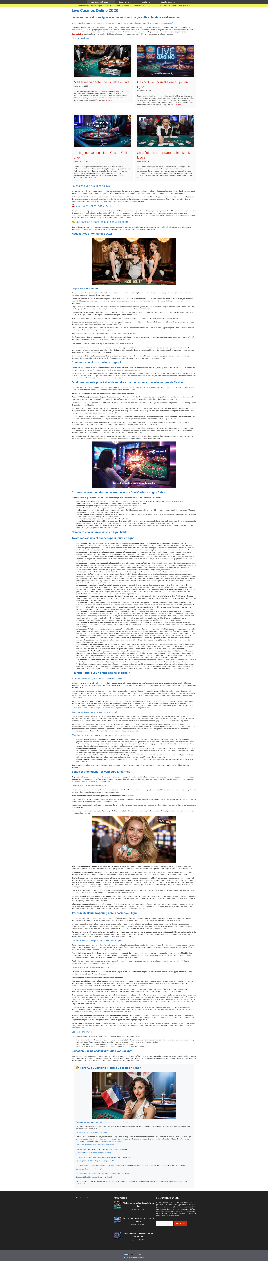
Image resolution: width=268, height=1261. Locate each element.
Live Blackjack (97, 5)
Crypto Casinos (168, 2)
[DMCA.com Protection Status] (128, 1255)
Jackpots (146, 2)
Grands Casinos (122, 691)
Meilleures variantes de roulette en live (101, 82)
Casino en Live (125, 2)
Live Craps (162, 5)
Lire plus (109, 100)
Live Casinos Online (99, 2)
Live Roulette (83, 5)
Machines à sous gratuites (179, 5)
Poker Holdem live (112, 5)
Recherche (180, 1223)
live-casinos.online (137, 1257)
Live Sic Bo (151, 5)
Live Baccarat (138, 5)
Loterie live (126, 5)
